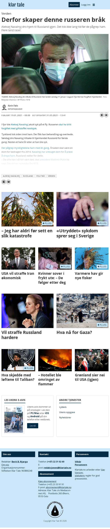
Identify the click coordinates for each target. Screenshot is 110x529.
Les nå (33, 425)
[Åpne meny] (94, 4)
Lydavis (63, 407)
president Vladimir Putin (53, 159)
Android (34, 416)
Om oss (5, 464)
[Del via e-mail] (106, 115)
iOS (47, 413)
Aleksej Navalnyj (19, 124)
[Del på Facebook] (102, 115)
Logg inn (85, 4)
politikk (40, 176)
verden (51, 176)
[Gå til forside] (16, 4)
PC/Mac (34, 413)
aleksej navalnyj (11, 176)
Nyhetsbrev (65, 417)
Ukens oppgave (67, 412)
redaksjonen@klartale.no (57, 467)
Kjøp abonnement (47, 481)
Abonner (74, 4)
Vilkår (78, 461)
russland (28, 176)
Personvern (81, 464)
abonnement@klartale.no (58, 487)
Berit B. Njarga (20, 461)
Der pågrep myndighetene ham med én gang (25, 147)
